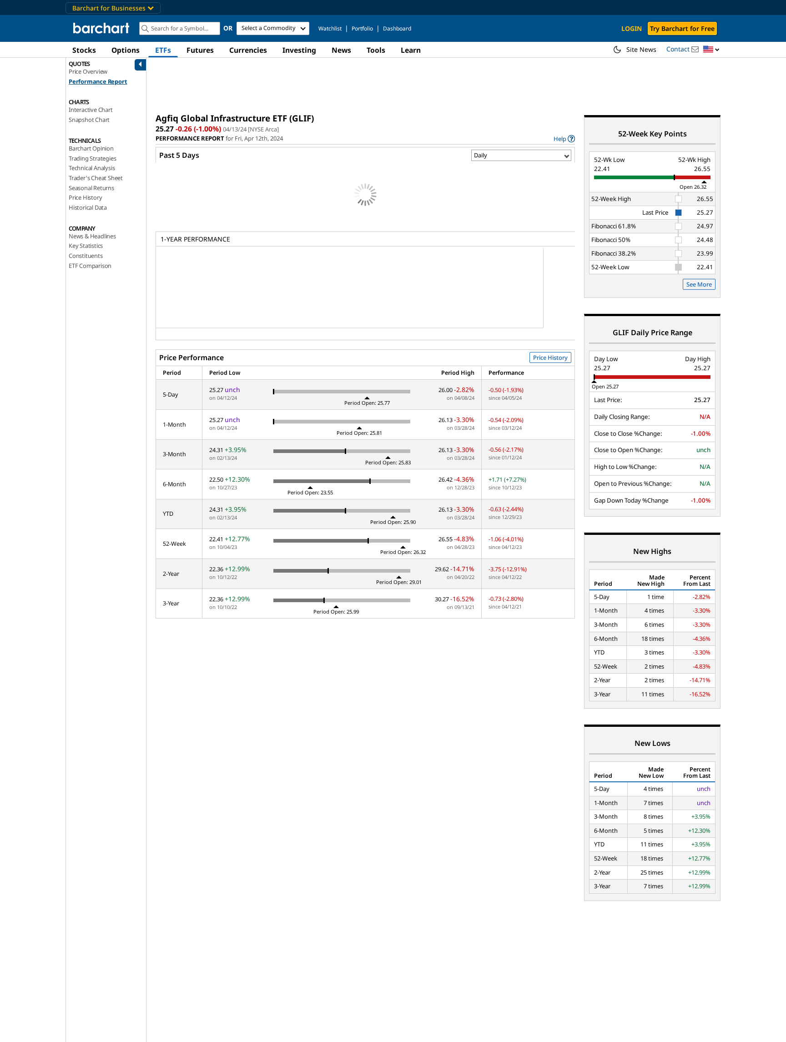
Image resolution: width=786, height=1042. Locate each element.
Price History (85, 197)
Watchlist (330, 28)
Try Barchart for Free (682, 28)
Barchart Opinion (91, 148)
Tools (376, 50)
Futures (200, 50)
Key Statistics (86, 246)
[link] (564, 138)
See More (699, 284)
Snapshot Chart (89, 120)
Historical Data (88, 207)
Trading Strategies (92, 158)
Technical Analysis (92, 168)
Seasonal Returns (91, 188)
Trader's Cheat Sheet (96, 178)
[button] (711, 49)
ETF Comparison (90, 266)
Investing (299, 50)
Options (125, 50)
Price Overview (88, 71)
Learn (411, 50)
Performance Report (98, 81)
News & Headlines (92, 236)
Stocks (84, 50)
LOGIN (631, 28)
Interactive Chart (91, 110)
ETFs (163, 50)
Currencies (248, 50)
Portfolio (362, 28)
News (341, 50)
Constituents (86, 256)
